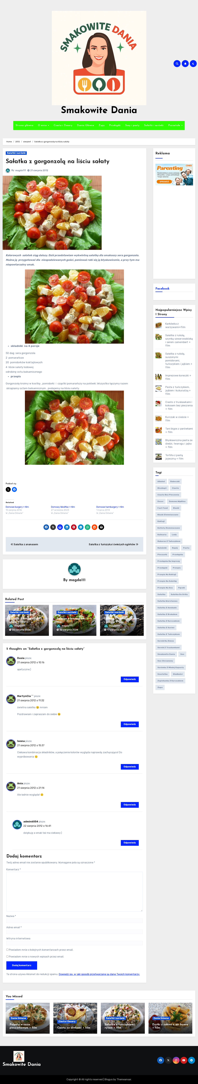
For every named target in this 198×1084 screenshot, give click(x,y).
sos (182, 654)
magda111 (20, 170)
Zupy (102, 125)
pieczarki (162, 554)
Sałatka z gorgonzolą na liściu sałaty (57, 162)
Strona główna (24, 125)
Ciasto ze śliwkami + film (73, 1028)
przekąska (177, 554)
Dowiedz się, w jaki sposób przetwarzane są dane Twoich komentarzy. (99, 974)
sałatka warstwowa (167, 601)
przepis (177, 568)
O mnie (43, 125)
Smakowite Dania (99, 110)
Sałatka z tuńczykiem (168, 634)
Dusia (20, 658)
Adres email (14, 927)
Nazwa (11, 916)
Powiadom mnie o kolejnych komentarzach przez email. (41, 949)
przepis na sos (165, 588)
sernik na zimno (165, 641)
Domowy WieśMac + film (63, 507)
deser (160, 501)
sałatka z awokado (167, 608)
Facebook (162, 288)
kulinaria (161, 535)
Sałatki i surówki (154, 125)
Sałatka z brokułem (167, 614)
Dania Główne (85, 125)
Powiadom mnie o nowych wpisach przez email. (36, 956)
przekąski (162, 568)
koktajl (161, 521)
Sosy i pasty (132, 125)
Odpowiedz (130, 679)
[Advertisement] (175, 231)
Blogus (109, 1079)
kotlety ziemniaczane (168, 528)
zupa (160, 687)
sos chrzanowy (165, 661)
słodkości (178, 674)
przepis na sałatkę (167, 581)
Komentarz (13, 869)
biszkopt (162, 488)
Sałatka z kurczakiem (168, 621)
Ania (20, 783)
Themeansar (124, 1079)
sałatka (161, 594)
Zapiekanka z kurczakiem (170, 681)
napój (175, 548)
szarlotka (162, 674)
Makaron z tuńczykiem (168, 541)
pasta (186, 548)
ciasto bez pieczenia (168, 495)
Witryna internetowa (18, 938)
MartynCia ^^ (25, 696)
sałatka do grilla (179, 594)
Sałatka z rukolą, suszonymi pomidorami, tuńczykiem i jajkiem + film (178, 360)
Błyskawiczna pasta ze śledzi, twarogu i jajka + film (178, 444)
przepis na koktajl (166, 574)
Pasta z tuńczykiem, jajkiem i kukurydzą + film (178, 390)
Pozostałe (174, 125)
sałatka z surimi (165, 628)
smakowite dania (166, 654)
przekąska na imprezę (168, 561)
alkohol (161, 481)
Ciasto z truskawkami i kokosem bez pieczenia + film (179, 405)
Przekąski (115, 125)
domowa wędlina (177, 501)
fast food (162, 508)
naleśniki (162, 548)
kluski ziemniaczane (167, 515)
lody (174, 535)
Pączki (181, 588)
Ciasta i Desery (63, 125)
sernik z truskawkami (168, 647)
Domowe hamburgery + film (110, 507)
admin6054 (30, 821)
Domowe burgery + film (17, 507)
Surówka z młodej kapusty (170, 667)
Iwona (21, 741)
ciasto (175, 488)
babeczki (175, 481)
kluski (176, 508)
